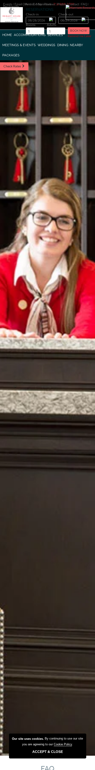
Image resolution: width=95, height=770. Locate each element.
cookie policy (63, 744)
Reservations (39, 9)
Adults (51, 25)
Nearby (76, 45)
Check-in (32, 14)
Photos (61, 4)
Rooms (31, 25)
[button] (78, 30)
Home (7, 35)
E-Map (37, 4)
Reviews (49, 4)
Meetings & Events (19, 45)
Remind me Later (80, 36)
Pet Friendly (11, 6)
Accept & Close (47, 752)
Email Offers (23, 4)
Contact (73, 4)
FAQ (84, 4)
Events (7, 4)
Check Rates (12, 66)
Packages (11, 55)
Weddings (46, 45)
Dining (62, 45)
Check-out (65, 14)
